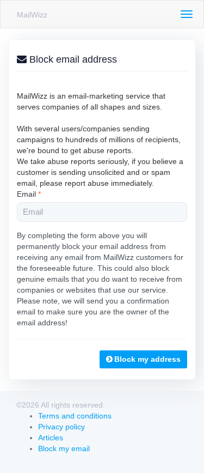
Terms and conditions (75, 415)
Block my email (64, 448)
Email (29, 194)
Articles (50, 437)
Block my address (147, 359)
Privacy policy (61, 426)
